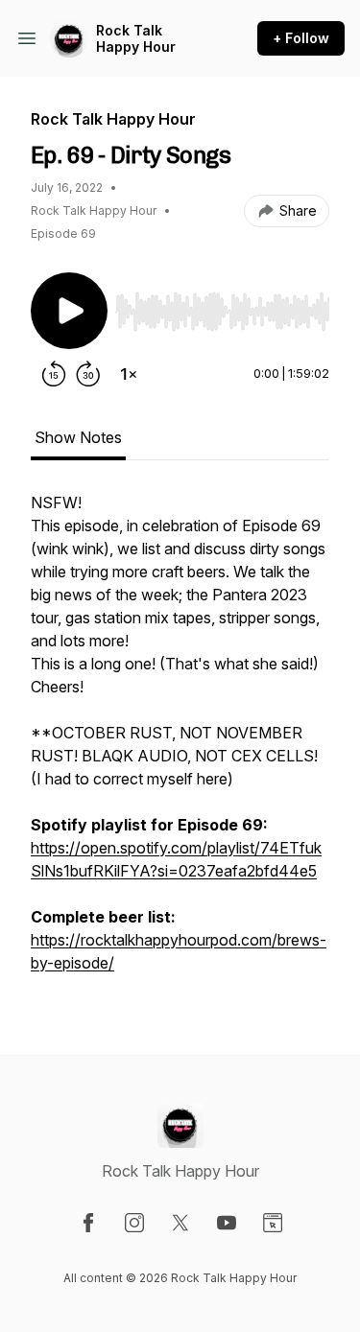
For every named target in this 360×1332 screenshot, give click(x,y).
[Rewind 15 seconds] (53, 374)
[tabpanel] (180, 742)
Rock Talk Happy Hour (136, 39)
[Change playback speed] (128, 374)
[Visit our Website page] (272, 1222)
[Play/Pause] (69, 310)
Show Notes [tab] (78, 437)
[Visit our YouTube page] (226, 1222)
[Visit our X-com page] (180, 1222)
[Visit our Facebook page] (88, 1222)
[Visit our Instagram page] (134, 1222)
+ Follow (301, 38)
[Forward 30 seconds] (88, 374)
